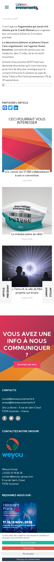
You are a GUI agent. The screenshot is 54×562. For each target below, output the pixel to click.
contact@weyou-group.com (17, 476)
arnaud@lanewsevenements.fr (18, 402)
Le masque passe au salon (27, 234)
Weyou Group (9, 469)
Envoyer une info (27, 365)
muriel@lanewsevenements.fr (18, 398)
